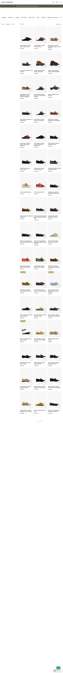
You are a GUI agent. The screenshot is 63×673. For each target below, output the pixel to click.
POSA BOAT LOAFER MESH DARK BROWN (39, 267)
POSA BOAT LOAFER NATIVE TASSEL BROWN (40, 290)
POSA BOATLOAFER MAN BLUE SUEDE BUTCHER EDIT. (40, 217)
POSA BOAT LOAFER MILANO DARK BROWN (54, 267)
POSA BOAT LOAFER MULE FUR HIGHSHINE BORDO (40, 95)
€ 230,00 (22, 171)
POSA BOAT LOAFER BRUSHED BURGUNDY (54, 193)
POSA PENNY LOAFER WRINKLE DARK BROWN (54, 387)
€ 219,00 (36, 413)
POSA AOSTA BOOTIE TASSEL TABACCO (39, 71)
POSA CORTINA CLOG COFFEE (53, 95)
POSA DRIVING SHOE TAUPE (53, 339)
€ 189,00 (36, 98)
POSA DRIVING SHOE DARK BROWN (39, 363)
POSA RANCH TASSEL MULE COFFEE (39, 46)
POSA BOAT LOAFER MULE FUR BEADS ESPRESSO (39, 144)
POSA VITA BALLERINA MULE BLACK (25, 339)
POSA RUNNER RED (39, 192)
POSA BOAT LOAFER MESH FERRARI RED (25, 267)
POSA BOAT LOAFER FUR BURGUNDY (26, 120)
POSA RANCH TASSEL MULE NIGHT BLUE (25, 46)
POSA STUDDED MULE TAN (40, 411)
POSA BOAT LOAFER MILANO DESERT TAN (25, 290)
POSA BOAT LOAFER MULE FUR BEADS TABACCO (25, 144)
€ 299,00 (36, 73)
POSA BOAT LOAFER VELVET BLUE (25, 169)
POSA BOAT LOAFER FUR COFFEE (26, 71)
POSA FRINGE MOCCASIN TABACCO (26, 216)
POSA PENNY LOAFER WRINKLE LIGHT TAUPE (26, 411)
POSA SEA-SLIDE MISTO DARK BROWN (26, 315)
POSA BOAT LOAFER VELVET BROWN (39, 169)
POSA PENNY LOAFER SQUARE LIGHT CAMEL (40, 339)
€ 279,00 (50, 413)
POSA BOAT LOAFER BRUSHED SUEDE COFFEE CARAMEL (25, 95)
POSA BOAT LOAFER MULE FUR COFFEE (39, 120)
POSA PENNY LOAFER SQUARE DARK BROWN (54, 315)
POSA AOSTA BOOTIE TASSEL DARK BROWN (53, 71)
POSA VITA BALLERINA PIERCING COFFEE (53, 411)
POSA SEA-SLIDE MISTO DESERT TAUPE (40, 315)
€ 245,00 (50, 49)
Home (3, 24)
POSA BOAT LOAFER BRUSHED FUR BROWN (54, 120)
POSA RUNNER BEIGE (25, 192)
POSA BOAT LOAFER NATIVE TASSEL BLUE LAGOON (53, 291)
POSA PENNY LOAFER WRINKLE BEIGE (25, 387)
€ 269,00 (50, 365)
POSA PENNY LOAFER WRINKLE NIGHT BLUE (40, 387)
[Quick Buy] (30, 41)
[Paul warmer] (7, 2)
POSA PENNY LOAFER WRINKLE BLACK (53, 363)
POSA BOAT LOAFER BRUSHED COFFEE (53, 216)
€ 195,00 (22, 193)
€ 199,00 (22, 73)
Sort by (21, 24)
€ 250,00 (50, 97)
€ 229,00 (22, 48)
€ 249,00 (50, 146)
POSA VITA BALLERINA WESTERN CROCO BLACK (26, 241)
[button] (53, 2)
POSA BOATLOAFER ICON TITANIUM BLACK (54, 169)
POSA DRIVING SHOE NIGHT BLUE (25, 363)
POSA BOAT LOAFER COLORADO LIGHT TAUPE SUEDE (54, 46)
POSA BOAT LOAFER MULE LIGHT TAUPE (53, 241)
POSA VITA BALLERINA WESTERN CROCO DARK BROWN (40, 242)
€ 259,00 (22, 389)
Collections (8, 24)
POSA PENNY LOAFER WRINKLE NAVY (53, 144)
